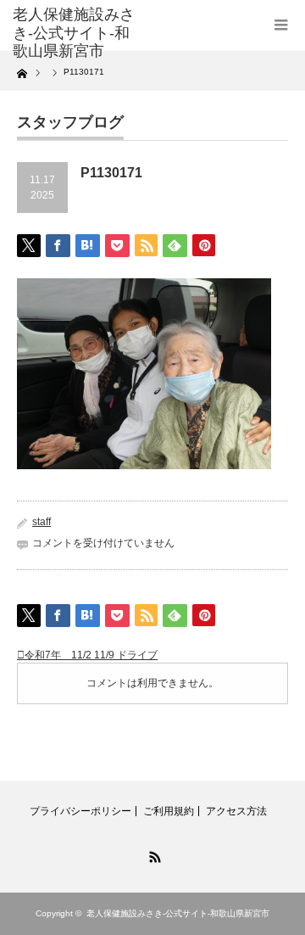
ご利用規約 (168, 811)
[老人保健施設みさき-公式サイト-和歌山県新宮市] (74, 33)
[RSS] (152, 854)
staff (41, 522)
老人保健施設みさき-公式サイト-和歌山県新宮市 (177, 913)
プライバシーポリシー (80, 811)
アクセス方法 (236, 811)
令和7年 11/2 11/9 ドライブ (91, 655)
